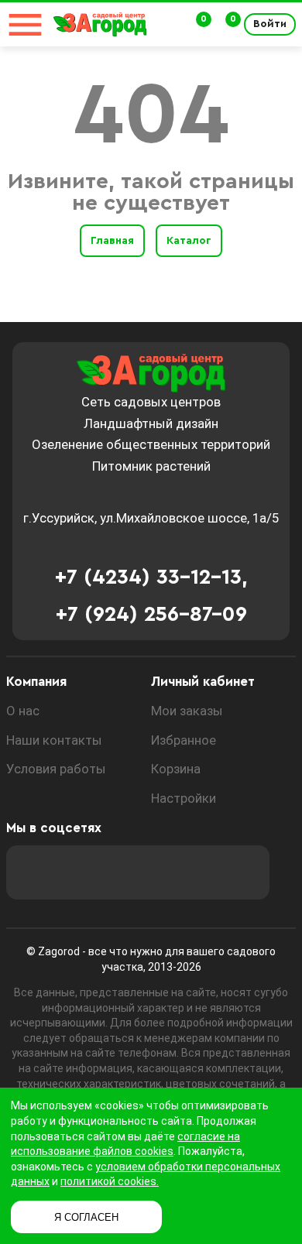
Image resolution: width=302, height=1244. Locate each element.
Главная (112, 240)
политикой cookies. (109, 1181)
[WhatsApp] (200, 872)
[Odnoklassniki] (117, 872)
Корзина (176, 768)
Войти (270, 24)
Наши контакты (54, 740)
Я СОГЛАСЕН (86, 1217)
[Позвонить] (169, 25)
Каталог (188, 240)
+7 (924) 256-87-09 (151, 614)
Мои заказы (187, 710)
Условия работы (56, 768)
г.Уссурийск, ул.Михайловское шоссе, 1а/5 (151, 518)
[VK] (158, 872)
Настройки (183, 798)
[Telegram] (242, 872)
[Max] (33, 872)
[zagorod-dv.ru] (99, 24)
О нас (22, 710)
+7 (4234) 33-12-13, (151, 577)
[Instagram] (75, 872)
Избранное (183, 740)
